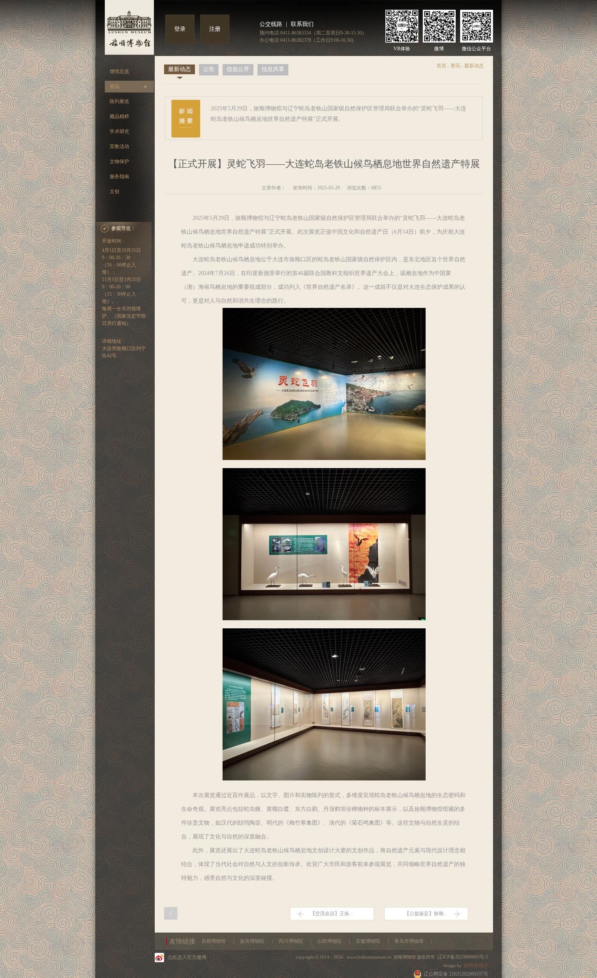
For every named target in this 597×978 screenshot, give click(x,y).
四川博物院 (291, 941)
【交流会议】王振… (332, 913)
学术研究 (119, 131)
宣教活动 (119, 146)
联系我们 (302, 24)
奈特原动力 (476, 965)
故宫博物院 (253, 941)
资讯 (114, 86)
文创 (114, 191)
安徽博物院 (368, 941)
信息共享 (273, 69)
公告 (208, 69)
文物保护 (119, 161)
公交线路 (271, 24)
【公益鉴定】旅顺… (426, 913)
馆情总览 (119, 71)
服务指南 (119, 176)
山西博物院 (330, 941)
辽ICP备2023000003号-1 (462, 957)
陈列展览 (119, 101)
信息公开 (238, 69)
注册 (215, 29)
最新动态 (179, 69)
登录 (180, 29)
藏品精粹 (119, 116)
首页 (441, 66)
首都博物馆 (214, 941)
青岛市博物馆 (409, 941)
